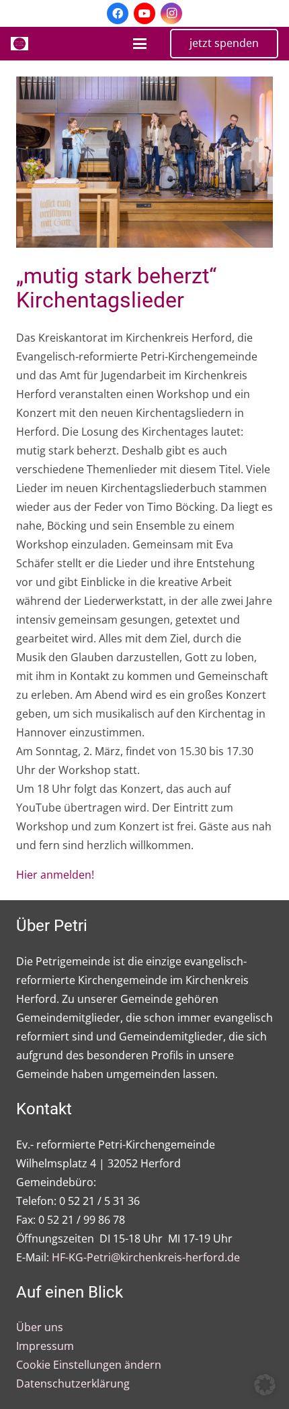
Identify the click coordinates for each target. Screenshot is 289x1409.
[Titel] (19, 43)
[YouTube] (144, 13)
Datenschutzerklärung (73, 1383)
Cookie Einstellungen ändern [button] (88, 1364)
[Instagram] (171, 13)
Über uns (39, 1327)
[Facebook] (117, 13)
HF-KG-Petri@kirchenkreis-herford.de (146, 1257)
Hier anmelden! (55, 874)
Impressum (45, 1346)
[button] (139, 43)
